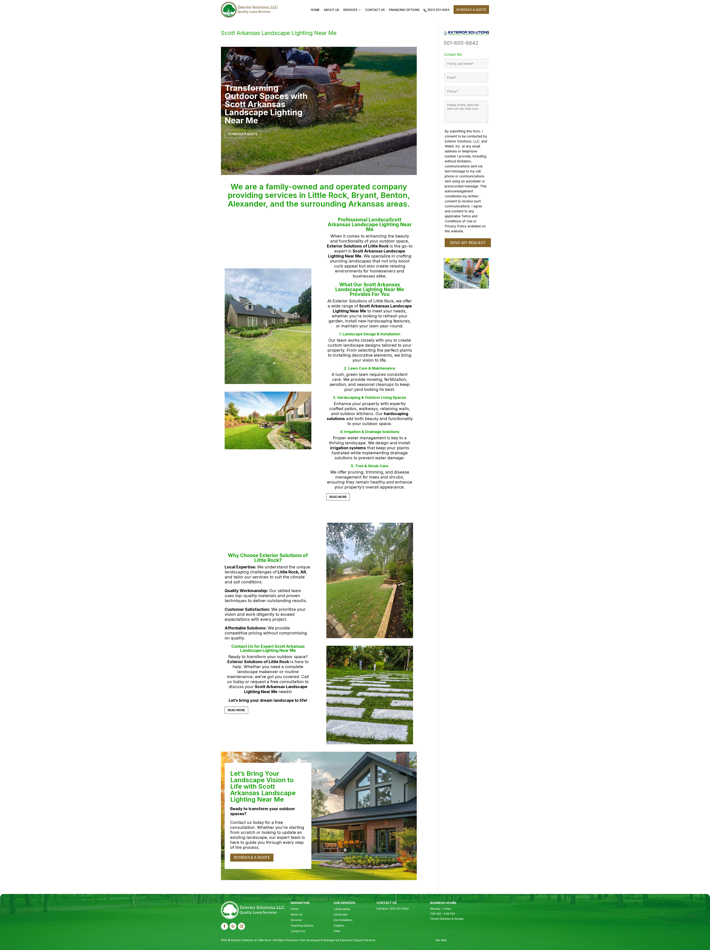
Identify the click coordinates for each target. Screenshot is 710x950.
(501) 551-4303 (438, 10)
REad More (338, 497)
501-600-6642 (461, 43)
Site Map (441, 940)
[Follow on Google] (232, 926)
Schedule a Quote (471, 9)
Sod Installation (343, 920)
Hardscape (341, 914)
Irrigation (339, 925)
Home (315, 10)
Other (337, 931)
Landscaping (342, 909)
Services (350, 10)
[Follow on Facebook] (224, 926)
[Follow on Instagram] (241, 926)
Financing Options (404, 10)
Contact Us (375, 10)
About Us (331, 10)
